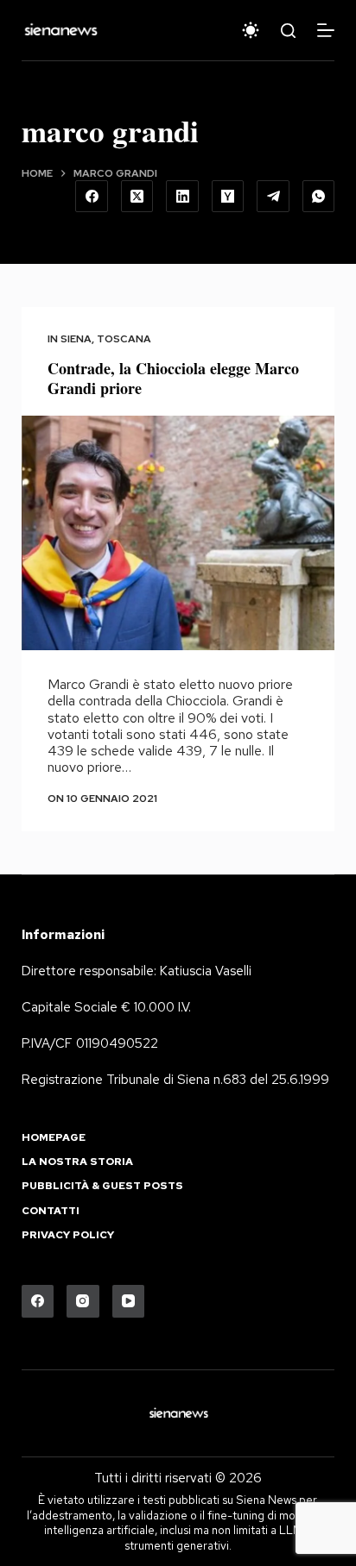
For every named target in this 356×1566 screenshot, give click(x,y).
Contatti (50, 1211)
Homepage (54, 1137)
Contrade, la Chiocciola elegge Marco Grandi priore (173, 378)
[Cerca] (288, 30)
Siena (76, 339)
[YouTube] (128, 1301)
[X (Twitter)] (137, 196)
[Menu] (325, 30)
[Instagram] (83, 1301)
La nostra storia (77, 1162)
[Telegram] (273, 196)
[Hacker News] (228, 196)
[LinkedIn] (182, 196)
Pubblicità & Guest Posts (102, 1186)
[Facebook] (91, 196)
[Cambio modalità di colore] (250, 30)
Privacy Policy (68, 1235)
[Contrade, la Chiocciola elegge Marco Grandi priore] (178, 533)
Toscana (124, 339)
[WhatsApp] (318, 196)
